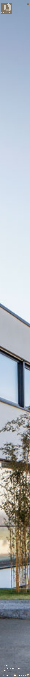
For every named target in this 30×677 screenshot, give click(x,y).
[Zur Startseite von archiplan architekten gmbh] (6, 8)
